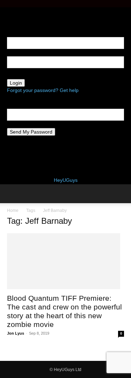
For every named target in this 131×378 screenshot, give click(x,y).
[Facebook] (9, 11)
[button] (12, 193)
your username (24, 52)
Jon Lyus (15, 333)
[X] (20, 11)
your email (18, 124)
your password (23, 75)
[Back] (9, 18)
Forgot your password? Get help (43, 90)
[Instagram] (14, 11)
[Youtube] (25, 11)
